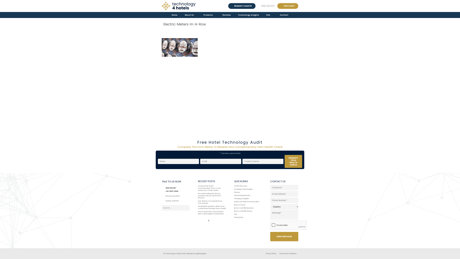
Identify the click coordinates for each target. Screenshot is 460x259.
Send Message (284, 236)
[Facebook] (204, 221)
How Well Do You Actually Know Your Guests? (210, 202)
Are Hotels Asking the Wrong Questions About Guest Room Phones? (209, 195)
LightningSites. (201, 253)
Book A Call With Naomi (243, 211)
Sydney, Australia (172, 201)
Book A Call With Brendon (244, 208)
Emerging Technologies (243, 189)
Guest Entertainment (242, 195)
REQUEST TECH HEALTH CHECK (293, 161)
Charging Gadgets (241, 198)
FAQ (235, 214)
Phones (237, 192)
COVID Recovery (240, 186)
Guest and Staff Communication (246, 201)
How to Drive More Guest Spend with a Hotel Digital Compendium (211, 212)
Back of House (239, 205)
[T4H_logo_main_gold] (179, 6)
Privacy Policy (271, 253)
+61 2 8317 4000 (172, 191)
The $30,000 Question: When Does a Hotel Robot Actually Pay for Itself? (212, 207)
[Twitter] (209, 221)
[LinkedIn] (200, 221)
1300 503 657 (171, 188)
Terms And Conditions (287, 253)
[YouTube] (213, 221)
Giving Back (238, 217)
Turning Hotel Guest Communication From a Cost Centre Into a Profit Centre (209, 188)
